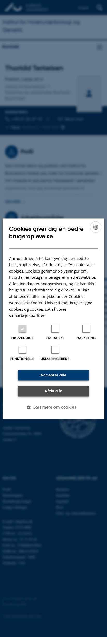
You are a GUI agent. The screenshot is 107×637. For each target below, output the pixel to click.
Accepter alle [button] (53, 375)
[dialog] (53, 318)
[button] (53, 407)
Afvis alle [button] (53, 391)
